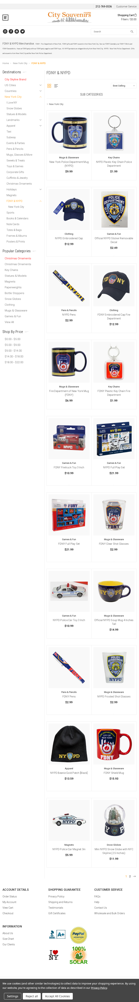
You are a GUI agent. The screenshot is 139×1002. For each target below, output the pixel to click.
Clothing (10, 304)
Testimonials (55, 907)
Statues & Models (16, 114)
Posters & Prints (16, 241)
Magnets (11, 195)
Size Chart (8, 938)
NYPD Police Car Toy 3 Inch (69, 620)
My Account (9, 902)
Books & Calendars (17, 218)
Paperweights (13, 287)
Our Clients (9, 944)
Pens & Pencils (15, 148)
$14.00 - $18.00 (14, 356)
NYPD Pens (69, 314)
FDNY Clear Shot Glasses (114, 543)
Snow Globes (14, 108)
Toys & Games (15, 166)
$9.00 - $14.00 (13, 350)
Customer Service (126, 6)
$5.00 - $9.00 (12, 345)
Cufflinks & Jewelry (17, 177)
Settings (12, 996)
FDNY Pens (69, 696)
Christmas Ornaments (19, 183)
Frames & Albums (17, 235)
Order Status (10, 896)
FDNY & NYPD (38, 63)
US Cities (10, 85)
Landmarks (13, 120)
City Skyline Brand (15, 79)
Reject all (32, 996)
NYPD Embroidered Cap (69, 238)
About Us (8, 933)
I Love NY (12, 102)
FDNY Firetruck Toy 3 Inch (69, 467)
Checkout (8, 913)
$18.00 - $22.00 (14, 362)
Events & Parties (16, 143)
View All (9, 322)
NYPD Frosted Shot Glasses (113, 696)
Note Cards (13, 224)
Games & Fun (13, 316)
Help (96, 902)
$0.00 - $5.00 (12, 339)
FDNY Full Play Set (69, 543)
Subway (11, 137)
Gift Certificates (57, 913)
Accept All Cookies (57, 996)
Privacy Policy (56, 896)
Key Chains (11, 270)
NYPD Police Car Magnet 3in (69, 849)
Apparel (11, 125)
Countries (10, 91)
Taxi (9, 131)
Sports (10, 212)
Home (6, 63)
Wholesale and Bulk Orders (109, 913)
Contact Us (100, 907)
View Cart (8, 907)
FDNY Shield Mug (114, 772)
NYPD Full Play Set (114, 467)
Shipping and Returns (60, 902)
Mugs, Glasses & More (19, 154)
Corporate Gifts (15, 172)
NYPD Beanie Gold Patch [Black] (69, 772)
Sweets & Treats (16, 160)
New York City (20, 63)
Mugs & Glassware (16, 310)
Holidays (12, 189)
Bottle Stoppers (14, 293)
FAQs (97, 896)
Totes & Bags (14, 230)
